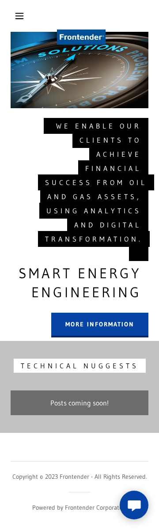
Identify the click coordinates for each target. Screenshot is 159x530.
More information (99, 324)
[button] (19, 16)
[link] (81, 15)
